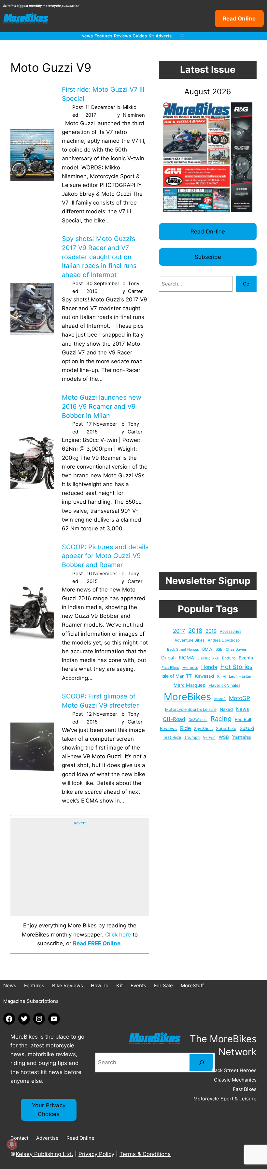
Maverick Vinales (224, 685)
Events (246, 657)
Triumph (192, 737)
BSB (219, 649)
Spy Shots (203, 728)
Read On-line (207, 231)
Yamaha (241, 737)
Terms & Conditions (145, 1154)
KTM (221, 676)
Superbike (226, 728)
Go (246, 284)
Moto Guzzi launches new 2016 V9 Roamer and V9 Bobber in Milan (101, 406)
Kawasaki (204, 676)
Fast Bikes (170, 667)
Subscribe (208, 257)
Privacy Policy (96, 1154)
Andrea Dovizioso (224, 640)
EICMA (186, 658)
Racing (221, 718)
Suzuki (247, 728)
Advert (80, 822)
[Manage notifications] (12, 1144)
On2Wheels (198, 720)
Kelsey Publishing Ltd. (44, 1154)
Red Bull (243, 719)
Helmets (190, 667)
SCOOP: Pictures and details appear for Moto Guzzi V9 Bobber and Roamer (105, 556)
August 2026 (207, 91)
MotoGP (239, 698)
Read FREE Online (96, 943)
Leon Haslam (240, 676)
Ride (185, 728)
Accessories (230, 631)
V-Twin (209, 737)
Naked (226, 709)
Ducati (168, 658)
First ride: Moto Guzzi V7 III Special (103, 94)
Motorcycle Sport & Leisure (191, 709)
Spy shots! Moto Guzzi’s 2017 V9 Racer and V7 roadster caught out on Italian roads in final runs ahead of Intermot (99, 257)
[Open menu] (182, 36)
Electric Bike (208, 658)
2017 (179, 631)
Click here (118, 934)
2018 (195, 630)
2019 (211, 631)
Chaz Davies (236, 649)
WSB (224, 737)
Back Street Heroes (183, 649)
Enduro (228, 658)
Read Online (239, 18)
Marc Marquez (189, 685)
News (242, 709)
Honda (209, 667)
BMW (207, 649)
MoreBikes (187, 696)
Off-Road (174, 719)
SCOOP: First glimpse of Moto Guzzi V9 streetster (100, 700)
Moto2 (220, 699)
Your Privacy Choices (48, 1109)
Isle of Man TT (177, 676)
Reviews (168, 728)
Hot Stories (236, 666)
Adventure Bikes (189, 640)
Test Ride (172, 737)
